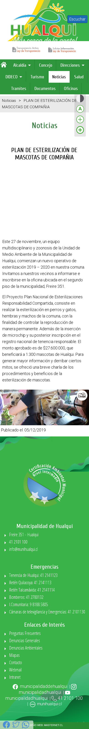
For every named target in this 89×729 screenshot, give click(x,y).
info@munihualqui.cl (23, 549)
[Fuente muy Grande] (80, 133)
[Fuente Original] (80, 112)
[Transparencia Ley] (27, 52)
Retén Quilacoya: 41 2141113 (30, 582)
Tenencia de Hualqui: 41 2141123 (33, 575)
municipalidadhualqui (40, 692)
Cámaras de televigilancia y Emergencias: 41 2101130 (47, 612)
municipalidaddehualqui (43, 686)
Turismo (37, 76)
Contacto (15, 662)
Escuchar (77, 19)
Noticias (59, 76)
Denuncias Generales (24, 640)
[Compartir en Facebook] (6, 727)
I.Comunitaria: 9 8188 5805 (28, 604)
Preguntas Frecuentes (25, 633)
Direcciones (70, 65)
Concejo (45, 65)
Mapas (14, 655)
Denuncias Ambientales (25, 648)
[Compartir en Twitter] (16, 727)
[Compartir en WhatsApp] (25, 727)
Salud (79, 76)
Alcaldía (19, 65)
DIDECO (11, 76)
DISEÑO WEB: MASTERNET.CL (45, 725)
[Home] (44, 44)
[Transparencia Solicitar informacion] (62, 52)
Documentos (45, 88)
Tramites (18, 88)
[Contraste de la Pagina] (80, 102)
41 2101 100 (18, 542)
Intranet (15, 677)
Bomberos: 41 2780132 (26, 597)
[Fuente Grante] (80, 123)
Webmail (15, 670)
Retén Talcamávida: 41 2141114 (32, 590)
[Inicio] (5, 66)
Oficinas (71, 88)
